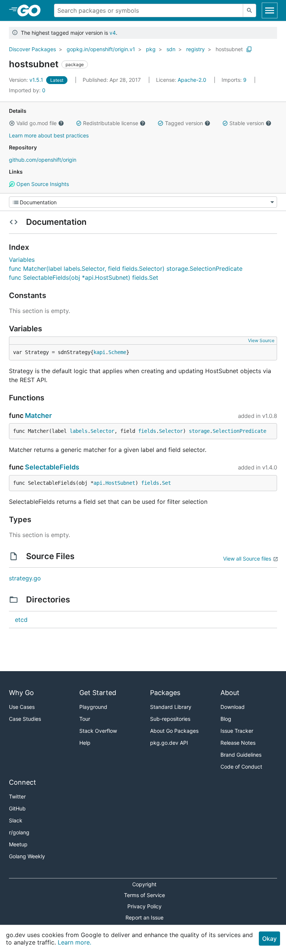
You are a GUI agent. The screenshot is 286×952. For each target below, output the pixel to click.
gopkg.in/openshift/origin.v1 (101, 49)
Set (166, 483)
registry (195, 49)
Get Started (97, 693)
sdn (170, 49)
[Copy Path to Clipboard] (249, 49)
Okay (269, 938)
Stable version (247, 123)
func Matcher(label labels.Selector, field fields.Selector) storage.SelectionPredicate (125, 268)
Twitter (17, 796)
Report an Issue (144, 917)
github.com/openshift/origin (42, 159)
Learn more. (74, 942)
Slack (15, 820)
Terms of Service (144, 895)
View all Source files (247, 558)
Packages (165, 693)
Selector (102, 431)
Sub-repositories (170, 719)
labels (79, 431)
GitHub (17, 808)
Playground (93, 707)
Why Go (21, 693)
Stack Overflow (98, 731)
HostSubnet (120, 483)
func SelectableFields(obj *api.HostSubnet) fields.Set (83, 277)
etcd (21, 619)
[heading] (31, 10)
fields (147, 431)
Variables (22, 259)
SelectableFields (52, 467)
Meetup (18, 844)
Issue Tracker (236, 731)
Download (232, 707)
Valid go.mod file (36, 123)
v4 (112, 33)
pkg (151, 49)
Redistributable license (111, 123)
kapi (99, 352)
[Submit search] (249, 10)
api (97, 483)
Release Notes (237, 742)
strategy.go (25, 578)
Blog (225, 719)
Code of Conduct (241, 766)
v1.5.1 (27, 80)
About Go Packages (174, 731)
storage (199, 431)
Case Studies (25, 719)
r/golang (19, 832)
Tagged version (183, 123)
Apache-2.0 (192, 80)
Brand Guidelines (240, 754)
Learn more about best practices (49, 135)
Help (84, 742)
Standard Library (170, 707)
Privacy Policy (144, 906)
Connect (22, 782)
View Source (261, 340)
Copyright (144, 884)
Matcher (38, 415)
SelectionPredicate (239, 431)
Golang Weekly (27, 856)
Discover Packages (32, 49)
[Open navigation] (269, 10)
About (229, 693)
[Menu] (143, 202)
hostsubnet (229, 49)
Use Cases (22, 707)
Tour (84, 719)
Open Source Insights (42, 184)
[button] (12, 123)
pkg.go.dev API (169, 742)
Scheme (117, 352)
